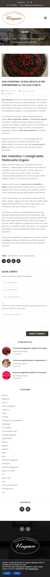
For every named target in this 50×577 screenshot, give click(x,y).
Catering (5, 417)
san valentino (13, 256)
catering (6, 240)
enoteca (5, 442)
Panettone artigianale (10, 460)
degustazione (7, 438)
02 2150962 (13, 5)
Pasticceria (30, 91)
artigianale (6, 399)
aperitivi (5, 395)
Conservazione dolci (9, 431)
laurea (4, 453)
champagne (6, 424)
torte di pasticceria (27, 256)
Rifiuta (17, 573)
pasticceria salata (8, 471)
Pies (3, 474)
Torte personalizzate (9, 485)
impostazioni (33, 569)
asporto (5, 402)
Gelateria (5, 449)
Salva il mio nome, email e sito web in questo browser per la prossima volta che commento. (24, 307)
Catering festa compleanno (12, 420)
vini (3, 492)
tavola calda (6, 478)
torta (3, 481)
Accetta (7, 573)
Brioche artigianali (8, 406)
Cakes (24, 91)
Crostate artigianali (9, 435)
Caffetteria (6, 410)
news (4, 456)
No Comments (9, 94)
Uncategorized (7, 488)
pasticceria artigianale (10, 467)
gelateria (5, 445)
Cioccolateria (7, 427)
